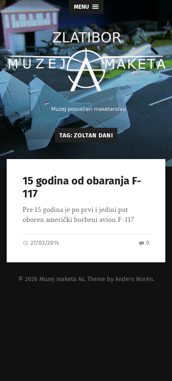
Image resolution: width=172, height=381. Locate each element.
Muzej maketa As (61, 279)
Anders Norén (134, 279)
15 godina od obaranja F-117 (82, 187)
